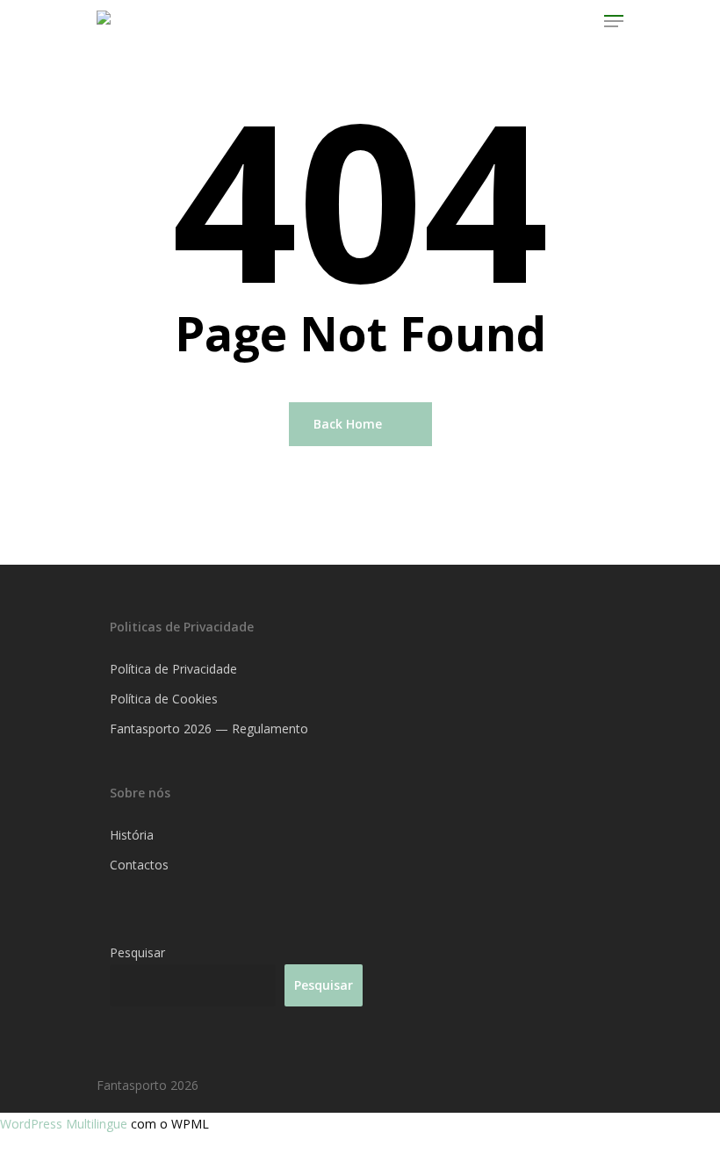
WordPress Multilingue (65, 1123)
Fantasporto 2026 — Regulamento (209, 728)
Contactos (139, 864)
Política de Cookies (164, 698)
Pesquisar (137, 952)
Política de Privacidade (173, 668)
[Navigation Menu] (613, 21)
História (132, 834)
